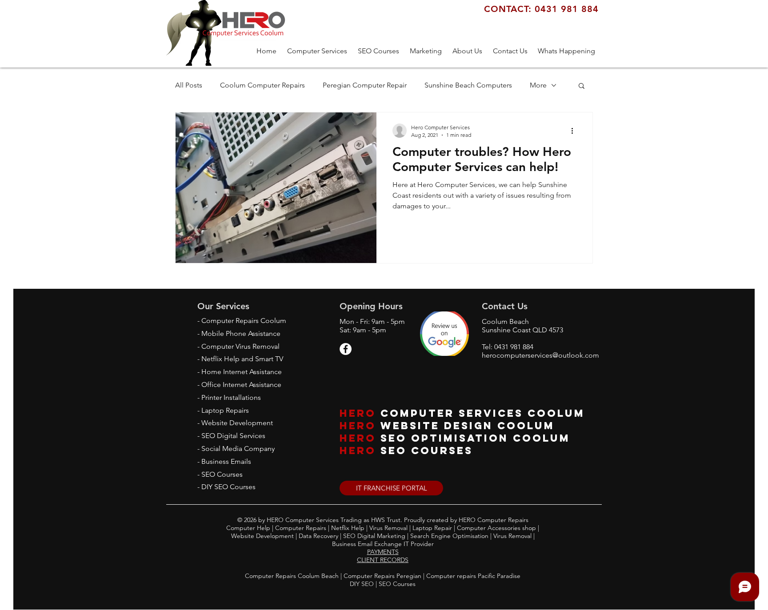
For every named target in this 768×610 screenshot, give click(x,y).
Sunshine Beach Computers (468, 85)
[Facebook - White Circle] (346, 349)
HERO (358, 413)
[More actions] (575, 130)
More (538, 85)
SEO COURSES (426, 450)
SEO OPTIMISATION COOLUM (475, 438)
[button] (425, 50)
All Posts (188, 85)
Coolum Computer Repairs (262, 85)
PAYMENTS (383, 552)
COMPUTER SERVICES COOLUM (482, 413)
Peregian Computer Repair (365, 85)
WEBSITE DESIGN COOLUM (467, 425)
